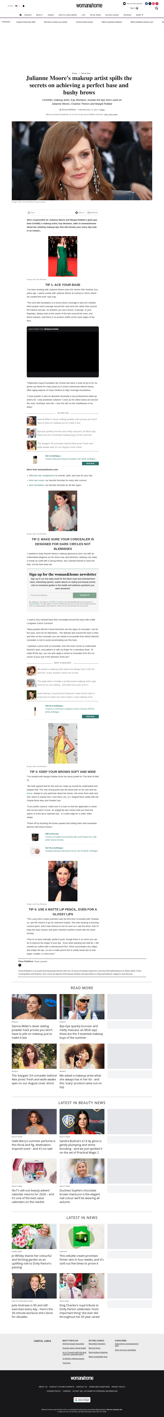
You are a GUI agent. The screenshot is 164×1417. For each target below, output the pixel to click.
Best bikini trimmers (97, 1344)
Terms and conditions (99, 1387)
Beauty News (86, 73)
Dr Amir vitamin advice (84, 22)
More (139, 15)
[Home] (20, 15)
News (102, 110)
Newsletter (94, 213)
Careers (67, 1391)
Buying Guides (112, 15)
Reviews (127, 15)
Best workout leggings (98, 1352)
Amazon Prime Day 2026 (25, 22)
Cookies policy (54, 1391)
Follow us (81, 213)
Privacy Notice (34, 604)
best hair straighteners (44, 475)
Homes (51, 15)
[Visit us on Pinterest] (156, 3)
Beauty (39, 15)
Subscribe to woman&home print (126, 1345)
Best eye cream (36, 480)
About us (43, 1387)
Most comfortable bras (98, 1357)
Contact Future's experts (61, 1387)
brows (30, 793)
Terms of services (57, 602)
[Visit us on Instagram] (153, 3)
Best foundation (36, 485)
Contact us (81, 1387)
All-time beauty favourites (73, 1344)
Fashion (27, 15)
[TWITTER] (20, 965)
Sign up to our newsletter (125, 1350)
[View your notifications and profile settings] (23, 6)
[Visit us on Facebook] (146, 3)
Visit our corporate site (114, 1409)
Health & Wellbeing (68, 15)
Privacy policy (118, 1387)
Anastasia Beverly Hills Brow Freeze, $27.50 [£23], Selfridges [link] (71, 851)
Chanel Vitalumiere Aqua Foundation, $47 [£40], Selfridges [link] (70, 459)
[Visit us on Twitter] (150, 3)
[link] (35, 459)
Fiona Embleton (69, 109)
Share (33, 213)
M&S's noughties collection (112, 22)
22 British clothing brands (73, 1359)
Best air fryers (94, 1348)
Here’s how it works (111, 114)
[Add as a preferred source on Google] (82, 1399)
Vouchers (67, 1363)
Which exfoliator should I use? (142, 22)
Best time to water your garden (55, 22)
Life (83, 15)
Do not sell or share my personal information (95, 1391)
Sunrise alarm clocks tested (74, 1348)
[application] (63, 352)
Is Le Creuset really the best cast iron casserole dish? (74, 1353)
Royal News (95, 15)
